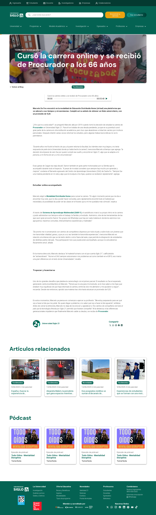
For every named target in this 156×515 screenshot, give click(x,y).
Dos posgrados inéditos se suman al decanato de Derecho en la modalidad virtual (94, 392)
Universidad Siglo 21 (51, 323)
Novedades (87, 383)
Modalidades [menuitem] (61, 496)
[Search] (29, 15)
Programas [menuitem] (34, 26)
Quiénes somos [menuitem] (38, 493)
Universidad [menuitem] (14, 26)
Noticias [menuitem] (83, 493)
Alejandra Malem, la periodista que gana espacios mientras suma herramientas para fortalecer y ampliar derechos (59, 392)
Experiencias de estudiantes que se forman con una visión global (130, 392)
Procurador (38, 128)
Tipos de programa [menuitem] (63, 498)
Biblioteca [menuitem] (106, 498)
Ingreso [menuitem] (59, 493)
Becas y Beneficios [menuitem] (63, 490)
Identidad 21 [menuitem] (84, 490)
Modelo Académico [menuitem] (57, 26)
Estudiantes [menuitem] (107, 490)
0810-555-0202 (132, 491)
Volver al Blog (17, 87)
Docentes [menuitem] (106, 493)
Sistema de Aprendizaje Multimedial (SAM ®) (62, 213)
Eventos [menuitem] (83, 496)
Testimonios (78, 87)
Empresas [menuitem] (139, 26)
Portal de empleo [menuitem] (86, 498)
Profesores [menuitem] (120, 26)
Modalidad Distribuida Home (58, 196)
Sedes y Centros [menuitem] (39, 496)
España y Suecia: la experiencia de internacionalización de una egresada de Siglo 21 (23, 392)
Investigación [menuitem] (81, 26)
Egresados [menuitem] (101, 26)
